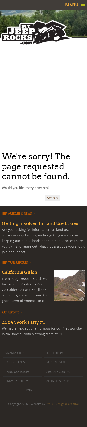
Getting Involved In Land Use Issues (40, 223)
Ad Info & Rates (58, 381)
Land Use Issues (17, 372)
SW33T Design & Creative (62, 404)
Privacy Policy (16, 381)
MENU (72, 4)
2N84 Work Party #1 (23, 322)
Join (29, 390)
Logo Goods (15, 362)
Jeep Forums (55, 353)
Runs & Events (57, 362)
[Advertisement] (43, 93)
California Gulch (19, 272)
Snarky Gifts (15, 353)
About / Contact (59, 372)
